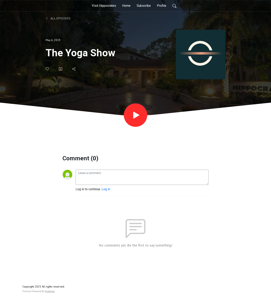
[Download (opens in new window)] (61, 69)
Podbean (50, 291)
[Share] (74, 69)
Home (126, 6)
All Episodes (60, 18)
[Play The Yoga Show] (135, 115)
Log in (106, 189)
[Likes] (47, 69)
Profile (161, 6)
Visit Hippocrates (104, 6)
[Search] (174, 6)
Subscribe (144, 6)
